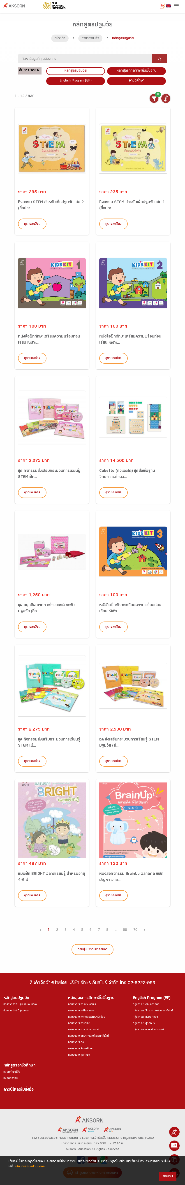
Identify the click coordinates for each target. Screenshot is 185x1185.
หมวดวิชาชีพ (10, 1078)
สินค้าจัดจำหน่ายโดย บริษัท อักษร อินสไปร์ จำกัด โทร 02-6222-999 (92, 983)
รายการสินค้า (90, 38)
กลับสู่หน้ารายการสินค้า (92, 949)
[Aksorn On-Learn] (174, 1146)
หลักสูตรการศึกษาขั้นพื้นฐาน (136, 71)
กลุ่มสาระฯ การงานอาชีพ (82, 1004)
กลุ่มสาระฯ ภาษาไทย (79, 1023)
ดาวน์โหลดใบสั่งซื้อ (18, 1090)
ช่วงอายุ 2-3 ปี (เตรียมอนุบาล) (20, 1004)
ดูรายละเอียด (32, 224)
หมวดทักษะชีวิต (12, 1072)
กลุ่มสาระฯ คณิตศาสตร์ (81, 1011)
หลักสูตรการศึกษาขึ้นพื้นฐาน (91, 998)
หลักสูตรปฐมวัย (16, 998)
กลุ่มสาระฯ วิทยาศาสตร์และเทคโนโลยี (88, 1036)
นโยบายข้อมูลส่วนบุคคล (30, 1167)
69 (125, 930)
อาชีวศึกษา (136, 80)
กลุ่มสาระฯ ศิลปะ (77, 1042)
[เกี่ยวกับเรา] (174, 1132)
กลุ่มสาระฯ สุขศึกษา (79, 1055)
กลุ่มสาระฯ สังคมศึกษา (80, 1049)
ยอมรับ (168, 1176)
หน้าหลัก (60, 38)
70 (135, 930)
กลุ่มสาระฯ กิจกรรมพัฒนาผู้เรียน (86, 1017)
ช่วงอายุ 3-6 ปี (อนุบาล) (16, 1011)
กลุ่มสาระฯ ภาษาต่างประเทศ (83, 1030)
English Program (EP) (76, 80)
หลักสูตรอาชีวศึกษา (19, 1066)
